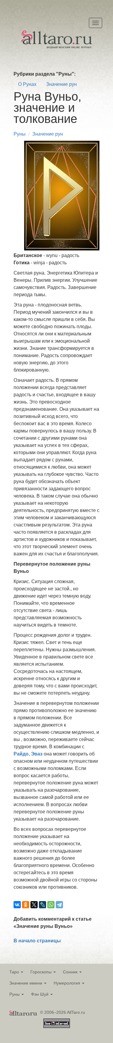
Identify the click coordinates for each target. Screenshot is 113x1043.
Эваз (36, 753)
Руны (20, 134)
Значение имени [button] (26, 983)
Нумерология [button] (67, 983)
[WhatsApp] (51, 904)
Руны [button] (15, 994)
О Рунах (27, 84)
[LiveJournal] (42, 904)
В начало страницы (37, 940)
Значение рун (61, 84)
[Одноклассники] (25, 904)
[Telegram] (59, 904)
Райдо (21, 753)
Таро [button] (14, 971)
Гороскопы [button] (41, 971)
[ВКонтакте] (17, 904)
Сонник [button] (71, 971)
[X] (34, 904)
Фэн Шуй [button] (40, 994)
